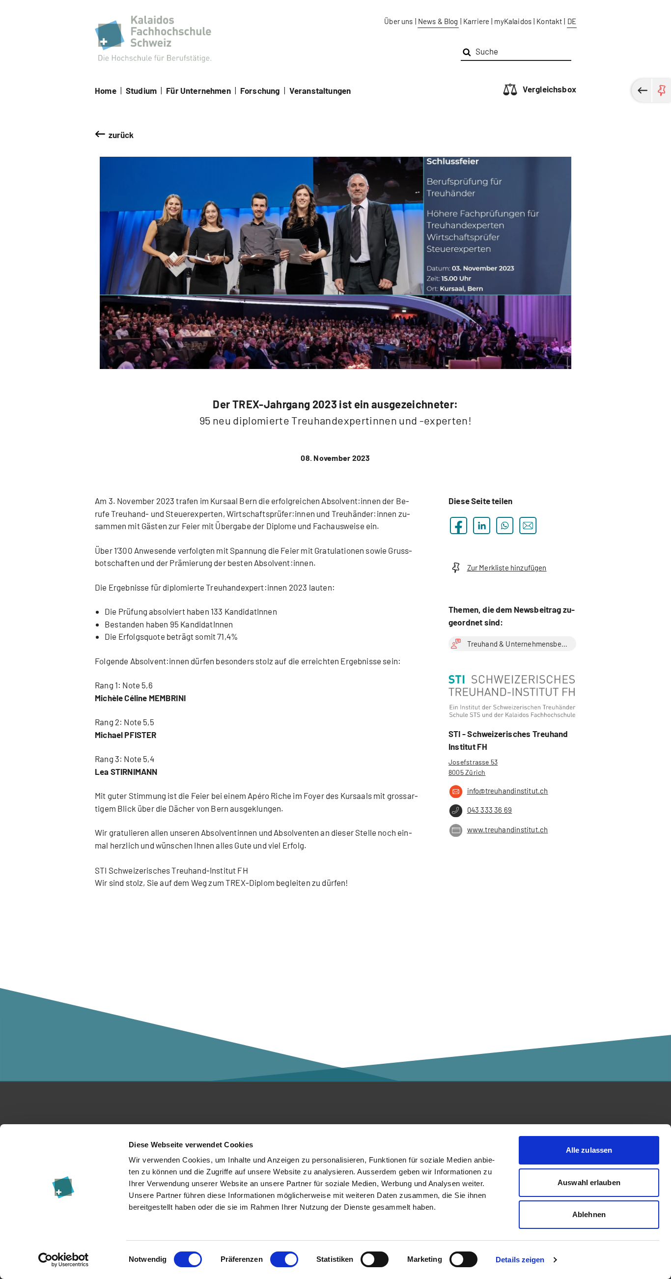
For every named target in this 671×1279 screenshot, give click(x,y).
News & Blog (438, 21)
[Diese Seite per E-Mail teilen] (528, 525)
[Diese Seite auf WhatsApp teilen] (505, 525)
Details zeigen (520, 1259)
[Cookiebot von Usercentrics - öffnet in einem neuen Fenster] (64, 1259)
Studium (141, 90)
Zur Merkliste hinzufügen (507, 567)
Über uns (398, 21)
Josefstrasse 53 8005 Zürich (473, 767)
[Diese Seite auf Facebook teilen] (458, 525)
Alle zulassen (589, 1150)
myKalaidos (512, 21)
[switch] (284, 1259)
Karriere (476, 21)
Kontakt (549, 21)
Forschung (260, 90)
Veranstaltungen (320, 90)
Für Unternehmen (198, 90)
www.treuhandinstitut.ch (507, 829)
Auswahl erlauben (589, 1182)
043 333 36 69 (489, 809)
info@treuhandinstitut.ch (507, 790)
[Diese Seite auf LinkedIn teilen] (482, 525)
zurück (121, 135)
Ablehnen (589, 1214)
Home (105, 90)
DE (571, 21)
